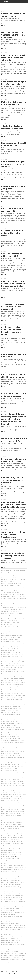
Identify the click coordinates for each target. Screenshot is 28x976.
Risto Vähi (16, 587)
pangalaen (13, 914)
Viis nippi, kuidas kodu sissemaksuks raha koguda (13, 127)
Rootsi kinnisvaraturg (14, 931)
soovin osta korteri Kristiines (8, 905)
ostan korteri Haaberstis (7, 888)
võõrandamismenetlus (14, 839)
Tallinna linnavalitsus (16, 615)
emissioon (13, 809)
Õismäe (12, 688)
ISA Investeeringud (5, 590)
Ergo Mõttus (9, 815)
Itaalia (8, 800)
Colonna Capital (9, 813)
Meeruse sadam (22, 953)
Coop (18, 948)
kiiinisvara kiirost (5, 847)
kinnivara (10, 789)
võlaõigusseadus (5, 856)
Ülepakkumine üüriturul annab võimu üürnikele (14, 439)
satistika (20, 667)
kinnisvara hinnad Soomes (7, 921)
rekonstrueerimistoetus (7, 712)
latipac (8, 572)
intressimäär (17, 577)
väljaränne (3, 805)
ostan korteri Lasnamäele (7, 906)
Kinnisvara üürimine (15, 714)
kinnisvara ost (4, 620)
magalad (15, 671)
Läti (9, 764)
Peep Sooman (18, 695)
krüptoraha (4, 789)
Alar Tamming (4, 749)
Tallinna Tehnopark (6, 592)
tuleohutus (21, 882)
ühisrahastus (11, 710)
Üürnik (9, 703)
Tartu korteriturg (5, 607)
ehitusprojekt (12, 751)
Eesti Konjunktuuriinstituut (7, 686)
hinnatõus (3, 744)
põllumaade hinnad (13, 882)
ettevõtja (23, 733)
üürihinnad (3, 785)
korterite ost (4, 787)
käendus (7, 774)
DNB (19, 880)
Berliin (22, 783)
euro (12, 800)
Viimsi (10, 794)
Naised (23, 695)
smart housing (4, 731)
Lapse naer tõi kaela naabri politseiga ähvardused (13, 394)
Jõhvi (9, 643)
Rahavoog (11, 574)
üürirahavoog (4, 575)
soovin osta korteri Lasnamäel (8, 901)
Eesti (23, 594)
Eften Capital (16, 712)
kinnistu (19, 583)
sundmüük (10, 942)
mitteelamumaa (14, 770)
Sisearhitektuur (10, 734)
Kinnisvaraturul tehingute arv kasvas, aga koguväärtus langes (13, 164)
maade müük (12, 777)
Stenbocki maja (5, 862)
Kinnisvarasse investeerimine (18, 658)
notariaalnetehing (5, 940)
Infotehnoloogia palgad (19, 957)
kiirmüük (18, 703)
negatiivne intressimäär (7, 600)
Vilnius (22, 671)
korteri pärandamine (20, 955)
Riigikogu (11, 862)
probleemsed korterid (13, 938)
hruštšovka (4, 927)
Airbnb (10, 820)
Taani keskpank (22, 598)
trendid (8, 701)
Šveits (23, 596)
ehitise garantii (15, 740)
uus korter (18, 852)
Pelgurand (22, 925)
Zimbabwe (13, 802)
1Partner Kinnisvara (6, 858)
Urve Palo (17, 641)
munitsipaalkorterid (21, 863)
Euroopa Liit (4, 738)
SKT (19, 691)
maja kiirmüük (20, 848)
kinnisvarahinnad (5, 688)
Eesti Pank (9, 611)
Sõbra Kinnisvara (17, 815)
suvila (10, 804)
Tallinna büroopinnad (6, 667)
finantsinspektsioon (14, 673)
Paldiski (21, 837)
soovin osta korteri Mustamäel (8, 903)
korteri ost (13, 701)
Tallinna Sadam (10, 759)
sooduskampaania (5, 646)
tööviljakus (4, 833)
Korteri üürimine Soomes (18, 865)
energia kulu (17, 738)
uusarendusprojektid (21, 643)
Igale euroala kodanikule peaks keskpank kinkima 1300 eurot (12, 555)
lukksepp (13, 940)
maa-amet (11, 581)
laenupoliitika (4, 661)
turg (10, 755)
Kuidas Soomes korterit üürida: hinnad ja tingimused (13, 375)
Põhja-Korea (21, 785)
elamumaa (3, 585)
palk (8, 585)
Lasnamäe (9, 833)
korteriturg (15, 661)
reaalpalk (17, 686)
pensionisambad (14, 774)
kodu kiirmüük (4, 944)
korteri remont (21, 927)
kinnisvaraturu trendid (19, 835)
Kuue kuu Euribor (5, 689)
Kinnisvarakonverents (12, 678)
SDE (15, 648)
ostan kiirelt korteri (14, 908)
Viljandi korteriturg (14, 607)
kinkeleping (4, 938)
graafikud (3, 572)
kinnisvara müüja (18, 916)
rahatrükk (19, 719)
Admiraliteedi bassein (19, 759)
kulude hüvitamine (15, 622)
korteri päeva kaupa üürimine (8, 822)
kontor (16, 734)
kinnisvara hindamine (6, 841)
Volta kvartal (4, 949)
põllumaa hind (4, 882)
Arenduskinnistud (17, 790)
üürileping (15, 768)
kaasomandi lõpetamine (15, 731)
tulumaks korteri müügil (7, 936)
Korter (23, 746)
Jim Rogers (14, 785)
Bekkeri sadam (14, 953)
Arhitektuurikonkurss (6, 798)
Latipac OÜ (4, 1)
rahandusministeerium (17, 798)
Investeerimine (4, 663)
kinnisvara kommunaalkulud (16, 628)
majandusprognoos (14, 837)
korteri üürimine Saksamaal (7, 934)
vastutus (13, 733)
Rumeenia (14, 596)
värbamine (3, 678)
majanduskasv (14, 691)
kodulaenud (4, 764)
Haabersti (8, 665)
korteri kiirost (4, 794)
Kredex (16, 710)
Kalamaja (13, 718)
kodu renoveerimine (13, 878)
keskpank (21, 751)
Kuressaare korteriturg (6, 603)
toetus (10, 779)
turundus (3, 701)
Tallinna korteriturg (15, 605)
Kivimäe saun (4, 820)
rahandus (22, 832)
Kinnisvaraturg (19, 602)
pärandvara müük (18, 936)
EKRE (18, 648)
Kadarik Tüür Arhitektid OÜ (17, 618)
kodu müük (10, 927)
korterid (3, 589)
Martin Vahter (4, 581)
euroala (16, 800)
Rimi (15, 813)
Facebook (19, 676)
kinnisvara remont (10, 830)
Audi (2, 742)
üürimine (17, 742)
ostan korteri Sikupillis (6, 899)
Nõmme (20, 665)
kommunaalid (4, 955)
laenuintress (4, 703)
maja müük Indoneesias (17, 684)
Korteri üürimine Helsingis (7, 867)
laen (18, 761)
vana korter (4, 854)
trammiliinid (11, 675)
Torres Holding (14, 590)
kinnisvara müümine (16, 929)
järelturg (13, 747)
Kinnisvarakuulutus (5, 718)
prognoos (7, 609)
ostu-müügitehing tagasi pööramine (9, 626)
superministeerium (5, 676)
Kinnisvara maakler (17, 804)
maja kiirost (4, 850)
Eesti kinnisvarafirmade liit (7, 637)
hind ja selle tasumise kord (18, 654)
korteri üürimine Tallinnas (7, 869)
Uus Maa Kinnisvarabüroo (7, 587)
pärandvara (21, 774)
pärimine (3, 776)
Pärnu (15, 693)
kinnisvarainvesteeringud (14, 575)
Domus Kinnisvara (11, 602)
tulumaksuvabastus (16, 729)
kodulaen (3, 648)
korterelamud (19, 777)
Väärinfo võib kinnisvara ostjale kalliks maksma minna (12, 233)
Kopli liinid (4, 613)
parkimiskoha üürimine (6, 876)
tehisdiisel (21, 740)
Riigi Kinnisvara (18, 675)
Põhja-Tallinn (22, 663)
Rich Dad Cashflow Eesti (14, 716)
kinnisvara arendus (19, 826)
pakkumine (4, 729)
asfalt (19, 817)
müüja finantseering (6, 845)
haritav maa (21, 807)
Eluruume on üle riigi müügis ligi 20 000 (13, 187)
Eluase (2, 706)
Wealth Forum (20, 781)
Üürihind (18, 585)
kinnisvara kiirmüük (16, 706)
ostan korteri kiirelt (6, 897)
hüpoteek (17, 704)
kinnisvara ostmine (5, 871)
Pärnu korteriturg (5, 605)
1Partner (16, 579)
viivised (20, 656)
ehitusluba (8, 669)
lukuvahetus (4, 942)
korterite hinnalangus (13, 886)
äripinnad (19, 635)
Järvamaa (18, 961)
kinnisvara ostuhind (6, 639)
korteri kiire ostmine (19, 862)
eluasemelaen (14, 639)
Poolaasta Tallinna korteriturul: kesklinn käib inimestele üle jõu (13, 57)
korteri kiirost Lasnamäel (7, 916)
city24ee (12, 856)
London (15, 819)
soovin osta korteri (20, 901)
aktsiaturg (19, 809)
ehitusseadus (21, 749)
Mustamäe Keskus (17, 589)
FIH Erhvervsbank (17, 600)
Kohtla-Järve (20, 693)
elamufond (15, 598)
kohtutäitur (4, 918)
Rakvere (14, 794)
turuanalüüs (13, 719)
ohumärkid (3, 611)
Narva (2, 695)
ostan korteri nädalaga (16, 897)
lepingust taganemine (6, 624)
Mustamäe (14, 665)
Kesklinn (3, 665)
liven (24, 959)
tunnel (2, 774)
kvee (16, 856)
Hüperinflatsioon (21, 802)
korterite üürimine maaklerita (8, 920)
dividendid (3, 800)
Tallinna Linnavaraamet (20, 867)
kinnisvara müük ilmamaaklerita (8, 948)
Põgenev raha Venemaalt (7, 579)
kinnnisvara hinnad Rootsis (16, 933)
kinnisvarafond (4, 804)
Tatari (2, 618)
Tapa (24, 757)
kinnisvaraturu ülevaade (7, 671)
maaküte (3, 792)
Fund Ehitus (19, 613)
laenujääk (12, 609)
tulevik (23, 729)
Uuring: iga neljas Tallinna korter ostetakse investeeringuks (13, 534)
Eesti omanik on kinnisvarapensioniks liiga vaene (13, 460)
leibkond (3, 596)
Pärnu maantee (21, 617)
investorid (23, 762)
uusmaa (21, 873)
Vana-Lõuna (8, 618)
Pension (3, 684)
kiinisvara (14, 755)
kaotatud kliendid (5, 697)
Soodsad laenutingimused (7, 577)
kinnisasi (23, 704)
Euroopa (11, 753)
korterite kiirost (12, 787)
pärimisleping (21, 811)
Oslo (24, 819)
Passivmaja (6, 742)
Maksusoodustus (5, 770)
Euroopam (8, 596)
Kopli (10, 661)
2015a (2, 609)
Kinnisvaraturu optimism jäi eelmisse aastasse (13, 144)
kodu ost (15, 927)
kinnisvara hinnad (13, 663)
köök (2, 929)
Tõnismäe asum (17, 805)
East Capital (9, 589)
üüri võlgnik (13, 725)
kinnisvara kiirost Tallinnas (13, 736)
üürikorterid (17, 744)
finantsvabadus (5, 817)
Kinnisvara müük (5, 628)
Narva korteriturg (17, 603)
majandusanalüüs (5, 963)
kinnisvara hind (17, 854)
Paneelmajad (18, 746)
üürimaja (13, 643)
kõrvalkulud (11, 955)
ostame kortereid (5, 884)
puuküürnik (17, 727)
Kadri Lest (3, 602)
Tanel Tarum (22, 579)
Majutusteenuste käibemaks (8, 746)
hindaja (24, 630)
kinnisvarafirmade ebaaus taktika (9, 633)
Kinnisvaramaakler (5, 733)
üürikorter (9, 598)
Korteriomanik (4, 680)
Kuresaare (7, 695)
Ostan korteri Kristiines (17, 895)
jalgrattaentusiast (5, 951)
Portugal (3, 830)
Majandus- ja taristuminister (8, 641)
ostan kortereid (5, 908)
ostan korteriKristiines (19, 906)
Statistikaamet (16, 611)
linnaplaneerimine (5, 953)
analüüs (3, 796)
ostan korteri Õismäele (19, 912)
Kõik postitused (5, 570)
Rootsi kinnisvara (5, 933)
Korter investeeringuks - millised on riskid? (12, 254)
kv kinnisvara (18, 858)
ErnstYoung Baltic (5, 691)
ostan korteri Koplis (6, 895)
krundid (10, 790)
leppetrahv (4, 658)
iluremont (3, 630)
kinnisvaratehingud (10, 682)
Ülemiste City (4, 839)
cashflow (3, 826)
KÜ (10, 925)
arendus (3, 761)
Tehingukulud (15, 656)
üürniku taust (4, 832)
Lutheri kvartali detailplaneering (9, 617)
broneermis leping (5, 802)
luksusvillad (13, 847)
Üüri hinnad (18, 830)
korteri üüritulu (14, 871)
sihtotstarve (20, 764)
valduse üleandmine (6, 656)
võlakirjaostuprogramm (7, 819)
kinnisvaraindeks (10, 826)
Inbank (7, 721)
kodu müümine (4, 931)
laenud (3, 813)
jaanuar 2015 (23, 607)
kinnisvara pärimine (6, 957)
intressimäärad (4, 753)
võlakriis (15, 762)
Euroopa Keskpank (20, 682)
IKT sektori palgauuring (7, 708)
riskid (23, 609)
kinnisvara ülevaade (14, 959)
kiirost (13, 703)
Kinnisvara (16, 570)
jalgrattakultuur (14, 951)
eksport (3, 815)
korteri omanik (4, 925)
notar (18, 845)
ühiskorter (16, 869)
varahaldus (10, 757)
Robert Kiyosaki (5, 783)
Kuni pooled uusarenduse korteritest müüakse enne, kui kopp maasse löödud (13, 283)
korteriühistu (22, 678)
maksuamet (23, 673)
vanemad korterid (14, 645)
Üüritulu (20, 721)
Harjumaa (6, 777)
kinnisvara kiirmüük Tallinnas (8, 852)
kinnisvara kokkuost (6, 946)
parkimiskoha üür (17, 876)
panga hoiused (4, 811)
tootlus (18, 783)
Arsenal (12, 828)
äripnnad (15, 667)
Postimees (9, 865)
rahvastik (24, 794)
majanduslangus (5, 959)
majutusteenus (4, 704)
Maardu (19, 794)
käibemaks (11, 704)
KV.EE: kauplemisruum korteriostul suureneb (13, 14)
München (20, 819)
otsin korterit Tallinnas (18, 899)
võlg (21, 680)
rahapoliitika (19, 792)
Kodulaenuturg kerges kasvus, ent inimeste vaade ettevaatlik (13, 480)
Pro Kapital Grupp (5, 615)
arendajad (8, 796)
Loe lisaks (3, 25)
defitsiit (3, 721)
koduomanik (18, 594)
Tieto (18, 701)
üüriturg (22, 587)
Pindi (8, 719)
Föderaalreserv (18, 828)
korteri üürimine (20, 860)
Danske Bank (4, 781)
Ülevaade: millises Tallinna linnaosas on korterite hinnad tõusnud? (13, 34)
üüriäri (9, 658)
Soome (22, 701)
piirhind (9, 785)
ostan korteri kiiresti (12, 918)
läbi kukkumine (10, 699)
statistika (3, 747)
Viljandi (12, 695)
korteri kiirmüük (13, 811)
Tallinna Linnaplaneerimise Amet (15, 766)
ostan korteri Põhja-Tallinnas (8, 891)
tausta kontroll (12, 761)
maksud (3, 723)
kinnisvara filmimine (6, 843)
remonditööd (4, 751)
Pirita (23, 665)
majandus (3, 736)
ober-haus (22, 869)
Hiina (17, 751)
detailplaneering (18, 949)
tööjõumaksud (20, 847)
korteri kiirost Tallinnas (18, 833)
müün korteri (8, 929)
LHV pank (19, 787)
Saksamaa (3, 598)
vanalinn (14, 845)
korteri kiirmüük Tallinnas (7, 835)
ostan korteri (4, 886)
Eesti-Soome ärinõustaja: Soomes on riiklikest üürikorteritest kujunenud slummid (13, 331)
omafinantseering (5, 725)
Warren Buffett (21, 661)
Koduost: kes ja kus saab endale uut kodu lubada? (13, 103)
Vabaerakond (11, 650)
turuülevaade (23, 570)
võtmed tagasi (17, 660)
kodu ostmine (4, 878)
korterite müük (19, 697)
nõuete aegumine (18, 757)
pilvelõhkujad (18, 688)
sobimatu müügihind (12, 630)
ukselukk (18, 940)
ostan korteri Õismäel (19, 888)
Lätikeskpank (10, 648)
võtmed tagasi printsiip (16, 646)
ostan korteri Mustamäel (7, 890)
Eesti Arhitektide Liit (16, 796)
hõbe (23, 805)
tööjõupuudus (4, 790)
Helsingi (22, 772)
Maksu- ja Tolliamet (16, 776)
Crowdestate (4, 710)
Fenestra (3, 682)
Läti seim (11, 660)
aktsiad (18, 755)
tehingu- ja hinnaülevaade (7, 583)
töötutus (23, 789)
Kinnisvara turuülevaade (7, 693)
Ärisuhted (13, 697)
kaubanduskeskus (5, 828)
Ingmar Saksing (17, 652)
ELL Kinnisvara (4, 848)
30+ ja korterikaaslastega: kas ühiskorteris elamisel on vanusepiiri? (13, 306)
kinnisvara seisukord (6, 654)
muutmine (3, 766)
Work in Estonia (14, 721)
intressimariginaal (12, 807)
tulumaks (22, 742)
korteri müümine (15, 925)
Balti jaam (17, 689)
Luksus (8, 747)
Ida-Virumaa (4, 643)
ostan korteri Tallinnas (6, 893)
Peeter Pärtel (4, 716)
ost (2, 777)
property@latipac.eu (18, 973)
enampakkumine (11, 613)
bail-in (23, 809)
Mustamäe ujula (5, 837)
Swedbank (11, 594)
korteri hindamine (5, 914)
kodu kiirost (11, 944)
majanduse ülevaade (20, 944)
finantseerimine (12, 781)
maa (15, 764)
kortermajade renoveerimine (8, 961)
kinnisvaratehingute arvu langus (8, 635)
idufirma (18, 733)
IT (12, 957)
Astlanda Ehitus (15, 592)
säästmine (8, 684)
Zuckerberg (14, 676)
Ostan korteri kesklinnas (19, 890)
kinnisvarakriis (13, 880)
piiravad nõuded (5, 673)
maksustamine (16, 789)
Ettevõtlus (3, 699)
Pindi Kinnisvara (5, 645)
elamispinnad (4, 755)
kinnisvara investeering (13, 832)
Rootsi (19, 596)
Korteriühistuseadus (14, 680)
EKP (21, 761)
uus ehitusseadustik (6, 740)
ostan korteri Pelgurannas (19, 893)
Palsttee (15, 817)
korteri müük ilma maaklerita (18, 946)
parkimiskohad (14, 875)
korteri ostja (4, 860)
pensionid (3, 762)
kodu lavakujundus (5, 824)
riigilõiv (17, 923)
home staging (19, 822)
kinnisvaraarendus (13, 749)
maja (15, 583)
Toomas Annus (12, 848)
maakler (20, 630)
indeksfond (4, 757)
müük (23, 776)
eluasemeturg (17, 753)
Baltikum (14, 669)
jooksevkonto (18, 699)
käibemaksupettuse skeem (7, 727)
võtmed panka (18, 723)
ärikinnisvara (13, 783)
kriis (6, 807)
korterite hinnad (5, 880)
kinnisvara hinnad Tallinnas (7, 923)
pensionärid (20, 824)
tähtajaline (4, 768)
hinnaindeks (8, 706)
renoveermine (4, 779)
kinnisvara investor (5, 875)
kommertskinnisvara (6, 772)
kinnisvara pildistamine (17, 841)
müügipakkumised (5, 809)
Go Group (12, 689)
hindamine (3, 719)
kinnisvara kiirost (15, 572)
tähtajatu (9, 768)
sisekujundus (20, 843)
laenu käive (18, 609)
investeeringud (15, 772)
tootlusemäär (17, 574)
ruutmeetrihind (20, 813)
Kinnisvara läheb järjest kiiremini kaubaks (13, 355)
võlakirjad (14, 843)
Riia (19, 671)
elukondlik (9, 762)
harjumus (3, 734)
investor (21, 734)
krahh (11, 817)
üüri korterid (10, 805)
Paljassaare (11, 949)
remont (12, 742)
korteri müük (11, 850)
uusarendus (12, 585)
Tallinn (11, 570)
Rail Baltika (4, 675)
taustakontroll (4, 660)
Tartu (21, 686)
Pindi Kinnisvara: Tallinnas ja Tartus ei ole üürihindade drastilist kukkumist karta (13, 504)
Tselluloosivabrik (5, 714)
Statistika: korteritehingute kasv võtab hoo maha (13, 82)
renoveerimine (10, 744)
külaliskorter (14, 824)
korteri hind (10, 854)
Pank (7, 761)
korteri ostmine (5, 873)
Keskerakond (4, 650)
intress (9, 729)
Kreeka (3, 807)
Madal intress (4, 574)
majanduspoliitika (10, 723)
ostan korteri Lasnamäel (16, 884)
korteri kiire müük (5, 863)
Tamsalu (3, 759)
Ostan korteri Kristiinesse (7, 912)
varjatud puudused (13, 620)
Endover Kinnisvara (17, 708)
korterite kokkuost (14, 873)
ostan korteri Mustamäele (7, 910)
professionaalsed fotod (6, 631)
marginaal (9, 776)
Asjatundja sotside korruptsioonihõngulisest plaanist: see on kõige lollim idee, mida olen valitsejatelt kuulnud (13, 419)
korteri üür (13, 863)
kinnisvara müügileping (6, 652)
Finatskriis (18, 747)
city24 (13, 858)
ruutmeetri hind (20, 718)
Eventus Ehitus (4, 594)
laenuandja (16, 942)
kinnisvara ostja (11, 860)
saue (21, 959)
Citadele (23, 948)
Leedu (11, 764)
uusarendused (16, 779)
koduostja (17, 637)
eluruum (3, 669)
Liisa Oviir (3, 865)
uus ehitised (11, 738)
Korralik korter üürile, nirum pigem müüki (12, 209)
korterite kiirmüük (10, 792)
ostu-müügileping (5, 622)
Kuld (19, 762)
